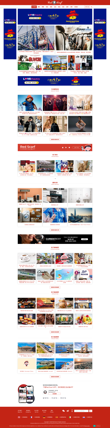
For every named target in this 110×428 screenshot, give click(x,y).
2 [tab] (55, 178)
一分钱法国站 (36, 417)
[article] (36, 40)
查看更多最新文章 (55, 230)
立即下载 (76, 147)
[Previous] (19, 169)
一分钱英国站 (24, 417)
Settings (98, 425)
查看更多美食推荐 (55, 332)
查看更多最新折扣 (55, 139)
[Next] (91, 169)
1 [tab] (54, 178)
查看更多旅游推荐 (55, 376)
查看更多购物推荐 (55, 287)
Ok (94, 425)
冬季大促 (87, 7)
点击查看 (55, 393)
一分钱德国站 (49, 417)
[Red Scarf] (55, 1)
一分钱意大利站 (76, 417)
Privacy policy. (87, 426)
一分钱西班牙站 (62, 417)
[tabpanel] (26, 168)
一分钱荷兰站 (89, 417)
